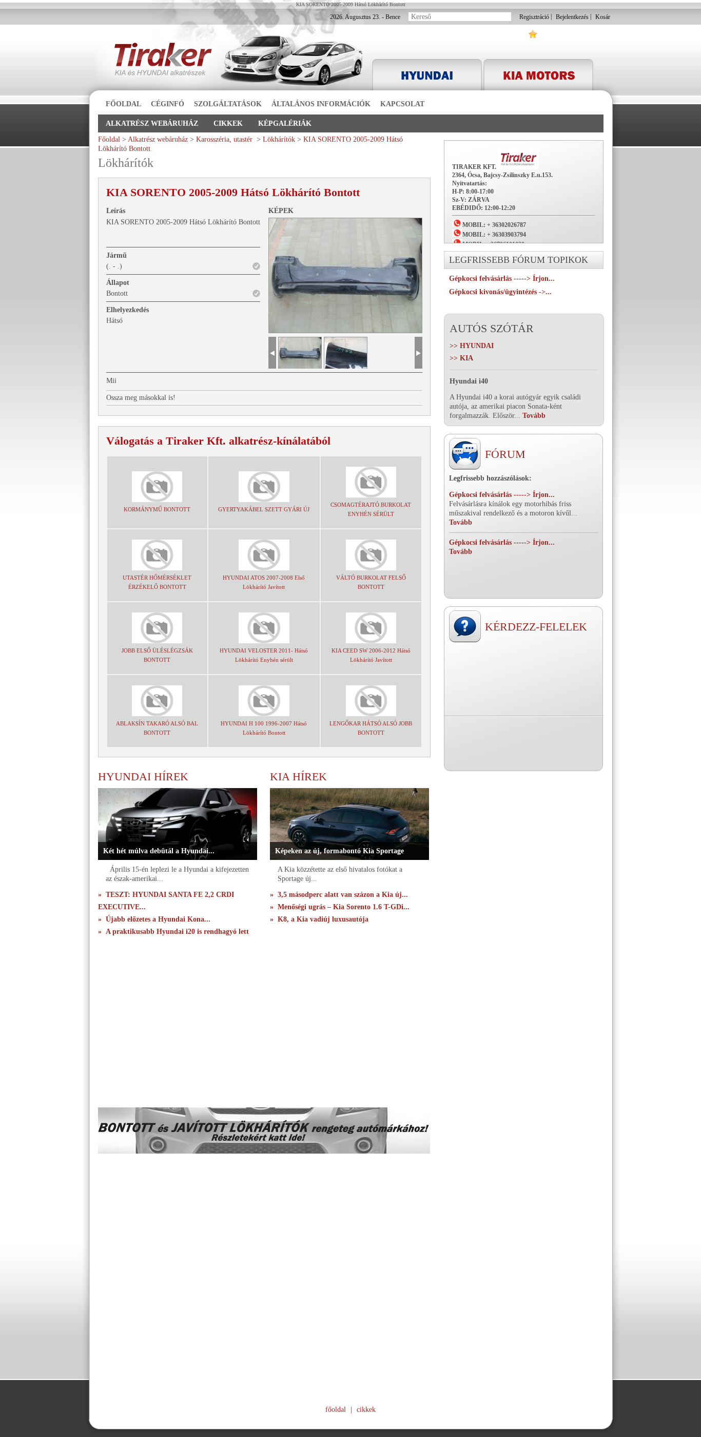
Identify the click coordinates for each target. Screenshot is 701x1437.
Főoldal (123, 104)
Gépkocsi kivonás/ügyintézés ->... (500, 292)
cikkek (366, 1409)
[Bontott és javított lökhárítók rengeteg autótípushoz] (264, 1151)
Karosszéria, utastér (225, 139)
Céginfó (167, 104)
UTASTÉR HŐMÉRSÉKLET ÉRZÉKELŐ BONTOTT (157, 582)
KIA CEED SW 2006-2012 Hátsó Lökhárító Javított (371, 655)
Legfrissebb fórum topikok (518, 260)
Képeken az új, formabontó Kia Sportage (339, 851)
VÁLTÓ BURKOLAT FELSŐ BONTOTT (371, 582)
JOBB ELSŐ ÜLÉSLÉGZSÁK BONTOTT (157, 655)
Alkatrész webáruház (152, 123)
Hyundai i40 (469, 381)
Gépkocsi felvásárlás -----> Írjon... (502, 278)
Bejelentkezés (572, 17)
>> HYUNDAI (472, 346)
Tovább (460, 522)
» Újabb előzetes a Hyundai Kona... (154, 919)
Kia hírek (298, 776)
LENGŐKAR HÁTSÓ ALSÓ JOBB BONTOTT (370, 728)
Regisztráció (534, 17)
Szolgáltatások (228, 104)
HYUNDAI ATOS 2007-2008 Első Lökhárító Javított (264, 582)
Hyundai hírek (143, 776)
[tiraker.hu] (167, 63)
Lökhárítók (279, 139)
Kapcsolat (402, 104)
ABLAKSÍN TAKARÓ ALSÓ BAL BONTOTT (157, 728)
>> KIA (461, 358)
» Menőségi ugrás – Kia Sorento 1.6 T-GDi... (340, 907)
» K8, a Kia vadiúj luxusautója (319, 919)
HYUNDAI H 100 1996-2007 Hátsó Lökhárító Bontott (264, 728)
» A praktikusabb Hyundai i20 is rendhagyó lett (173, 931)
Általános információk (321, 104)
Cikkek (228, 123)
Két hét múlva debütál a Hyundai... (159, 851)
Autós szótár (492, 328)
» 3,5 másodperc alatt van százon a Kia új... (339, 894)
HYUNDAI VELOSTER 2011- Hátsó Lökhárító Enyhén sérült (264, 655)
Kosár (602, 17)
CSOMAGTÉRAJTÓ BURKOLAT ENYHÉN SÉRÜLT (370, 509)
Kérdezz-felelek (536, 626)
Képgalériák (284, 123)
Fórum (505, 454)
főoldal (335, 1409)
